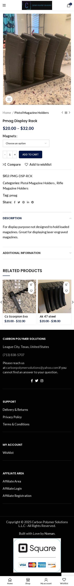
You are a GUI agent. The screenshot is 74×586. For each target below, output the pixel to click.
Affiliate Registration (17, 496)
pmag (13, 195)
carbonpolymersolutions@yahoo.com (32, 368)
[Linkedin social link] (28, 202)
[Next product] (69, 113)
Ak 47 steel (48, 316)
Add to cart (30, 154)
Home (7, 113)
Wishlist (8, 453)
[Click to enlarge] (9, 99)
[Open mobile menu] (4, 5)
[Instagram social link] (41, 380)
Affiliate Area (12, 481)
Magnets (9, 136)
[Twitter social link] (19, 202)
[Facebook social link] (15, 202)
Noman (49, 533)
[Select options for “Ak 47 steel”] (66, 284)
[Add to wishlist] (31, 291)
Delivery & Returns (15, 409)
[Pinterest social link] (23, 202)
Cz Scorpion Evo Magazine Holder (16, 318)
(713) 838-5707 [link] (13, 355)
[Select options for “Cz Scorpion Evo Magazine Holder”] (31, 284)
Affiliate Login (12, 488)
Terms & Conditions (16, 424)
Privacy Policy (12, 417)
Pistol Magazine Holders (32, 113)
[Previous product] (62, 113)
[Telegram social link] (32, 202)
